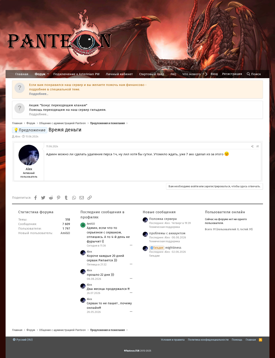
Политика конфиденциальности (208, 339)
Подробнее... (38, 94)
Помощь (237, 339)
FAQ (173, 74)
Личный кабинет (119, 74)
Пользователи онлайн (225, 212)
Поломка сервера (163, 219)
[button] (48, 74)
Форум (40, 74)
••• (131, 245)
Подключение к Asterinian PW (76, 74)
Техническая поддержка (164, 227)
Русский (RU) (24, 339)
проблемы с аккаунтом (167, 233)
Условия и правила (173, 339)
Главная (21, 74)
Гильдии (154, 255)
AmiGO (65, 233)
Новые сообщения (159, 212)
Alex (17, 136)
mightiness (165, 248)
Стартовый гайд (151, 74)
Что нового (191, 74)
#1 (258, 146)
